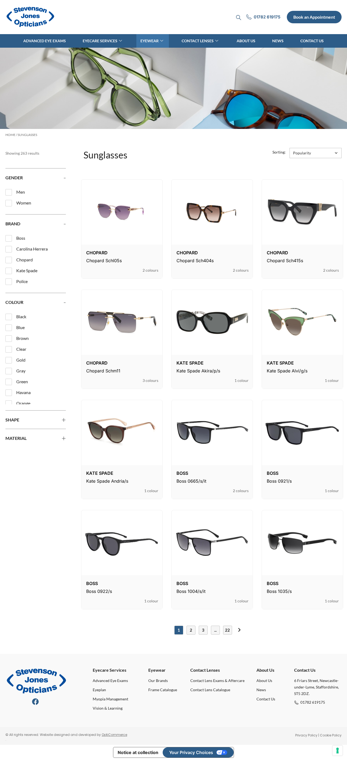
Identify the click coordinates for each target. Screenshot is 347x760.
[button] (315, 153)
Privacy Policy (306, 735)
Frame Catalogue (162, 689)
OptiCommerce (114, 734)
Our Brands (158, 680)
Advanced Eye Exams (44, 40)
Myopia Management (110, 699)
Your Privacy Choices (191, 752)
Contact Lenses (198, 40)
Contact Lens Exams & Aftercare (217, 680)
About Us (246, 40)
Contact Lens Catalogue (210, 689)
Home (10, 135)
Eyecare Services (100, 40)
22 (227, 630)
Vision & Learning (108, 708)
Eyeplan (99, 689)
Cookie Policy (331, 735)
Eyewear (149, 40)
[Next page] (239, 630)
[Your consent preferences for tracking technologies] (337, 750)
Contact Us (312, 40)
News (278, 40)
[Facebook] (35, 701)
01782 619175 (312, 702)
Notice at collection (138, 752)
